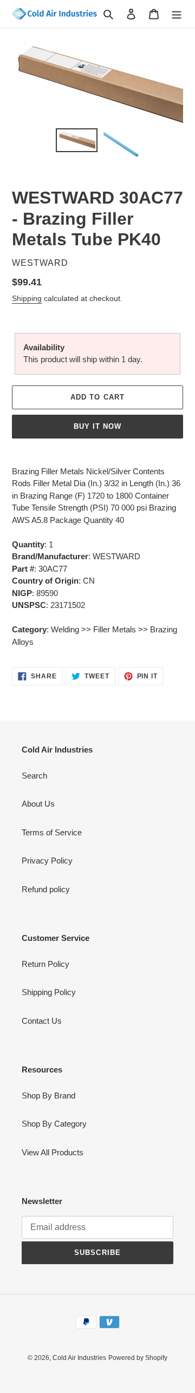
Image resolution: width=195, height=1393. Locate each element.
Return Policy (45, 964)
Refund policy (46, 889)
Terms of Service (52, 832)
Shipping (27, 298)
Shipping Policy (49, 992)
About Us (38, 803)
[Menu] (176, 13)
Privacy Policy (47, 860)
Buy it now (97, 426)
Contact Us (42, 1020)
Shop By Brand (48, 1095)
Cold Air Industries (79, 1358)
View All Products (52, 1152)
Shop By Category (54, 1123)
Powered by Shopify (137, 1358)
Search (34, 775)
